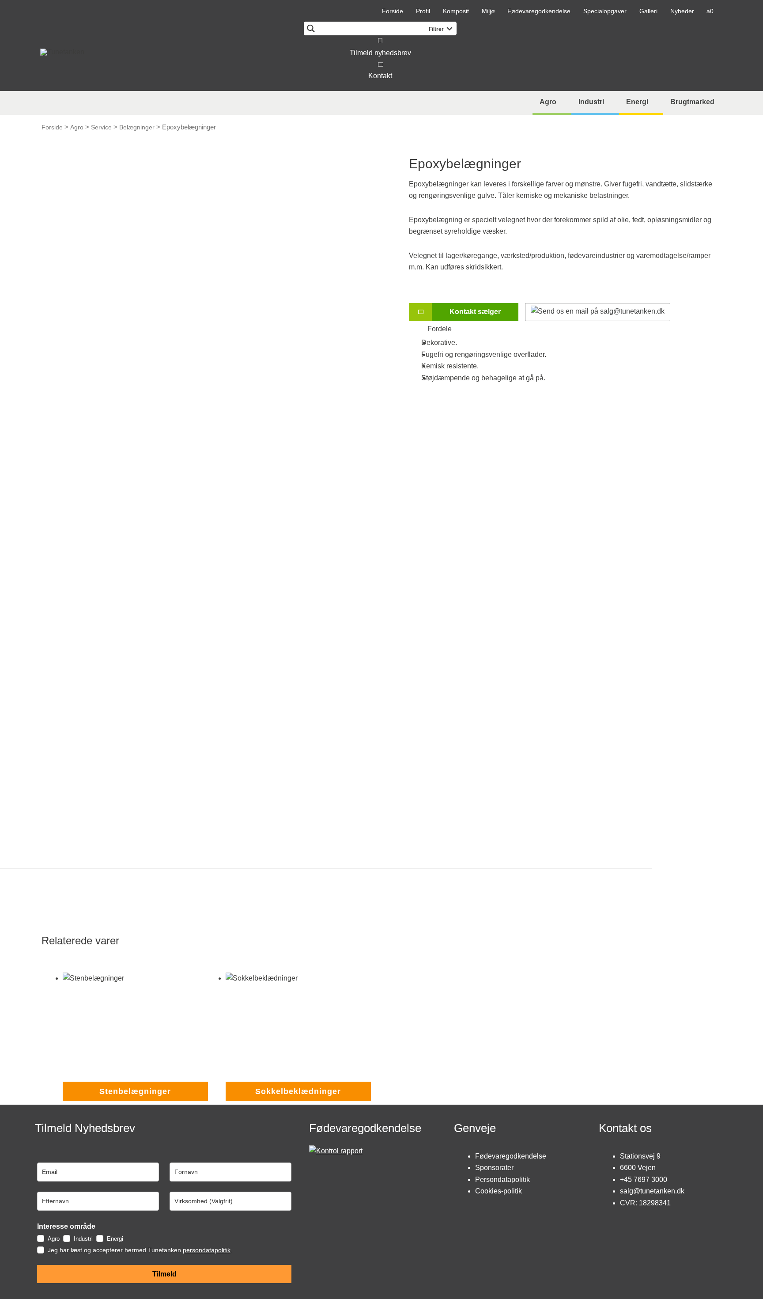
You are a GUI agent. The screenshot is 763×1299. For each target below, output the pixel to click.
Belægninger (137, 127)
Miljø (488, 11)
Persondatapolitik (502, 1179)
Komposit (456, 11)
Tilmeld (164, 1274)
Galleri (648, 11)
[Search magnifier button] (310, 28)
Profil (423, 11)
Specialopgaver (605, 11)
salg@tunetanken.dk (652, 1191)
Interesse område (66, 1226)
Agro (548, 102)
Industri (591, 102)
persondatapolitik (206, 1250)
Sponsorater (494, 1167)
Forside (392, 11)
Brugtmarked (692, 102)
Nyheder (682, 11)
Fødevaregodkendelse (538, 11)
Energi (637, 102)
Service (101, 127)
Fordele (437, 329)
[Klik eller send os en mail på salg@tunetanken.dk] (597, 312)
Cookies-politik (498, 1191)
